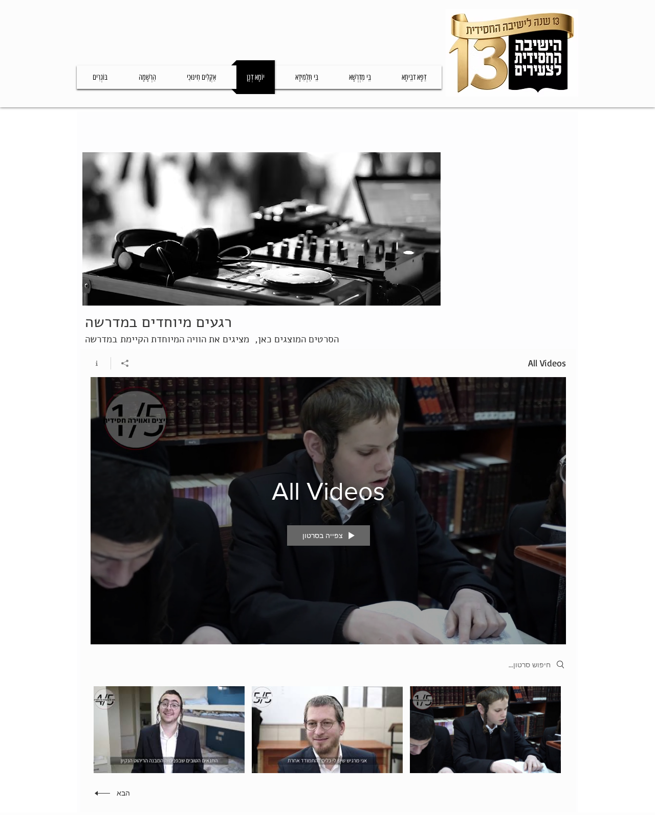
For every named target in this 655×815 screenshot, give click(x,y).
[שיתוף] (125, 363)
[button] (307, 77)
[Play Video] (485, 729)
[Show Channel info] (101, 363)
